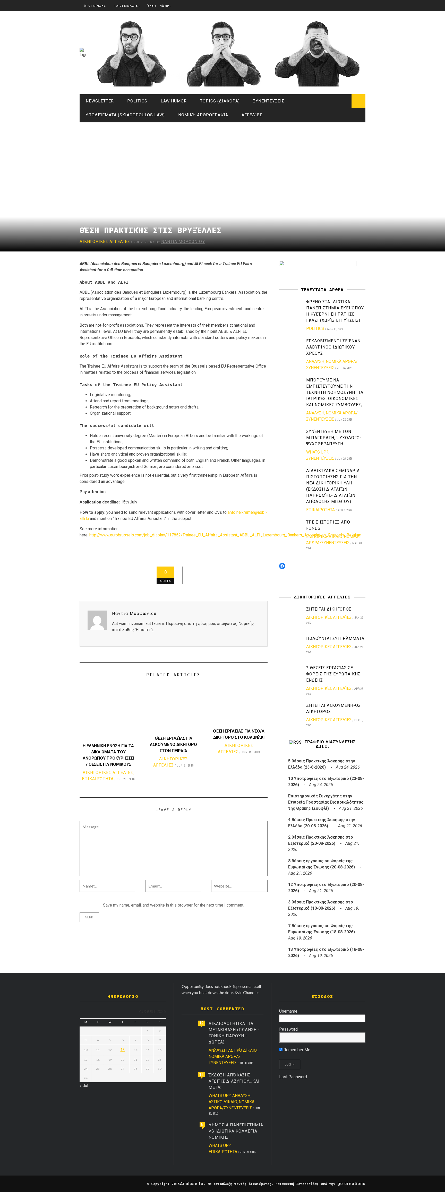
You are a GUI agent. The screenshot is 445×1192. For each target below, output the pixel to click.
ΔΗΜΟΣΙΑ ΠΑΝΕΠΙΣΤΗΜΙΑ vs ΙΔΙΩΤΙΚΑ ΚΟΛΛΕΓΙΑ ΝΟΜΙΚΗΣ (236, 1131)
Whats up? (317, 452)
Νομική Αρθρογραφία (203, 114)
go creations (351, 1183)
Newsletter (100, 101)
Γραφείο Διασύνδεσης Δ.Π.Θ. (330, 744)
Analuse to (191, 1183)
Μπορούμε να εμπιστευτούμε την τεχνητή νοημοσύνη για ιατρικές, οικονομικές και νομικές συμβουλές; (334, 392)
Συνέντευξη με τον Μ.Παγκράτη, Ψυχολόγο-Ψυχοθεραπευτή (334, 437)
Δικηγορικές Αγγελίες (105, 241)
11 (201, 1074)
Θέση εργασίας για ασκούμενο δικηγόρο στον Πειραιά (173, 744)
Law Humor (174, 101)
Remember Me (296, 1049)
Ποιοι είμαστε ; (127, 5)
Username (288, 1011)
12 (201, 1023)
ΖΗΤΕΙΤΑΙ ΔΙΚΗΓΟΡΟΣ (329, 609)
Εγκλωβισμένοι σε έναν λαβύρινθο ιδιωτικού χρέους (333, 347)
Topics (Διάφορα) (220, 101)
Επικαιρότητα (98, 778)
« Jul (84, 1085)
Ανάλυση (315, 361)
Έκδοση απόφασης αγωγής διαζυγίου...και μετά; (234, 1081)
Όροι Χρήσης (95, 5)
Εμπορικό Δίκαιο (324, 536)
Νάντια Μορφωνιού (183, 241)
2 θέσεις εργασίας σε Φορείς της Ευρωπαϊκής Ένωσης (333, 674)
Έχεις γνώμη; (159, 5)
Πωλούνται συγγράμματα (335, 638)
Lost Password (293, 1076)
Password (288, 1029)
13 (122, 1049)
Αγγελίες (252, 114)
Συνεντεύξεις (268, 101)
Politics (137, 101)
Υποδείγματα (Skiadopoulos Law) (125, 114)
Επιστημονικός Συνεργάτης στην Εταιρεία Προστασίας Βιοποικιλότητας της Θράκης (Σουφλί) (325, 802)
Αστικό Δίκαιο (242, 1050)
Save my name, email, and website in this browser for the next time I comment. (173, 905)
